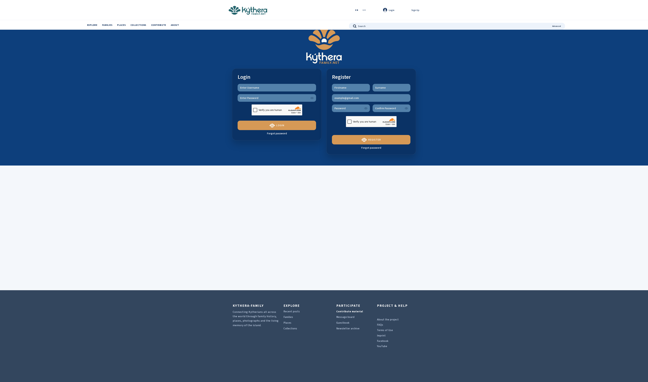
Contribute (158, 25)
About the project (388, 319)
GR (364, 10)
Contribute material (349, 311)
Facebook (382, 341)
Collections (138, 25)
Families (107, 25)
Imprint (381, 335)
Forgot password (277, 133)
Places (121, 25)
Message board (345, 317)
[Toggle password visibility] (312, 98)
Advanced (556, 26)
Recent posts (292, 311)
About (175, 25)
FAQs (380, 325)
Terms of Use (385, 330)
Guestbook (342, 323)
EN (356, 10)
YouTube (382, 346)
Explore (92, 25)
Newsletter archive (348, 328)
